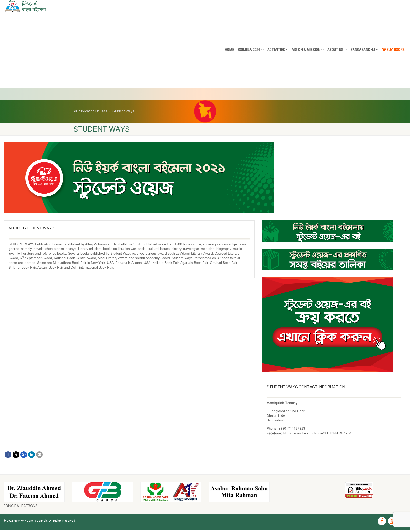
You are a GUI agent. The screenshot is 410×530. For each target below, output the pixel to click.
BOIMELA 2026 (249, 49)
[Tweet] (16, 454)
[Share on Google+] (23, 454)
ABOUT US (335, 49)
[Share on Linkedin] (31, 454)
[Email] (39, 454)
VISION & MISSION (306, 49)
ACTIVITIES (276, 49)
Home (229, 49)
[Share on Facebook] (8, 454)
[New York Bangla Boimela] (68, 6)
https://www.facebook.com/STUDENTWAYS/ (317, 433)
